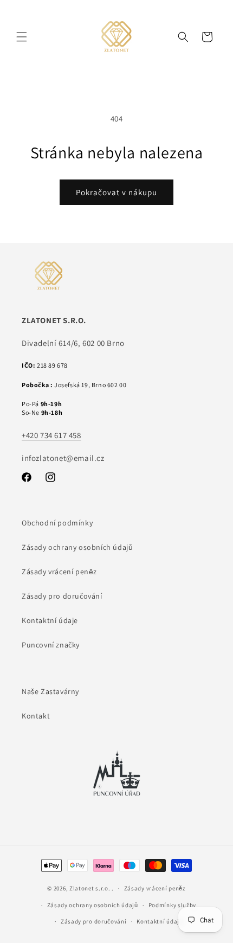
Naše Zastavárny (50, 691)
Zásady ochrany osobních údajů (77, 547)
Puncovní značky (51, 645)
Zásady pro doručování (62, 596)
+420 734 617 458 (51, 435)
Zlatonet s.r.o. (90, 888)
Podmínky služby (172, 905)
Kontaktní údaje (50, 620)
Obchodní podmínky (57, 523)
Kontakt (36, 716)
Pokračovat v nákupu (116, 192)
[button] (22, 37)
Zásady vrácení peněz (59, 571)
